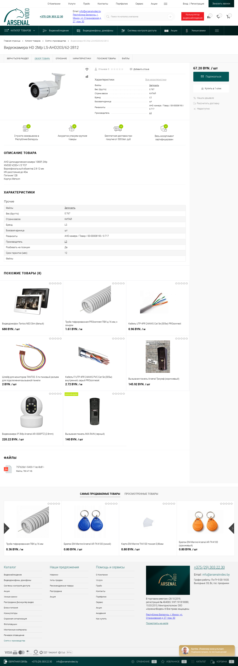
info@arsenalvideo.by (90, 11)
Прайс (99, 585)
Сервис (99, 602)
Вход (185, 3)
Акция (53, 596)
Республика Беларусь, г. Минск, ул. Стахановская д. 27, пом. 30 (87, 18)
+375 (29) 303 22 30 (51, 16)
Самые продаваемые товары (100, 494)
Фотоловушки (10, 624)
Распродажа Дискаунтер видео (19, 602)
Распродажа (56, 591)
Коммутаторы (10, 613)
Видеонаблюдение (13, 574)
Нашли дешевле (205, 98)
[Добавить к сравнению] (87, 76)
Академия (101, 613)
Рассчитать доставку (208, 103)
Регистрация (197, 3)
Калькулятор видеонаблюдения (193, 16)
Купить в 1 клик (213, 88)
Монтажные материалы (15, 629)
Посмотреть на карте (157, 623)
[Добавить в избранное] (87, 69)
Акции (7, 591)
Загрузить (154, 85)
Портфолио (101, 596)
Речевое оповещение (14, 635)
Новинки (54, 574)
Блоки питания (11, 607)
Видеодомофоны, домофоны (17, 580)
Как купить (101, 618)
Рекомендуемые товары (62, 585)
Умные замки (10, 596)
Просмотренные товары (141, 494)
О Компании (102, 574)
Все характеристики (155, 79)
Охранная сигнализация (15, 618)
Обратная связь (17, 661)
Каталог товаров (21, 30)
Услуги (99, 580)
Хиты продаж (56, 580)
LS (150, 113)
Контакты (100, 591)
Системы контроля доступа (17, 585)
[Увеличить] (47, 91)
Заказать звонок (221, 3)
